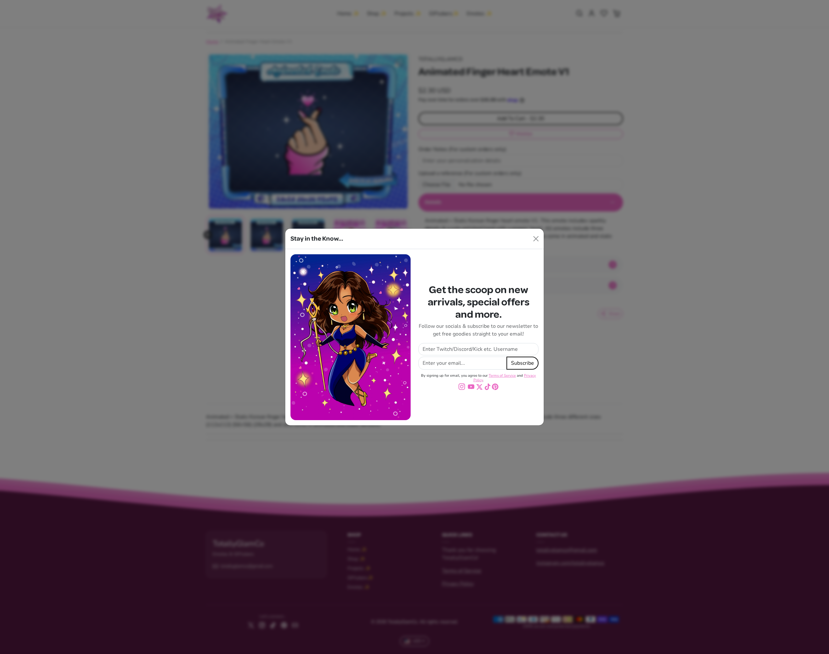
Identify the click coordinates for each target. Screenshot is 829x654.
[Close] (536, 239)
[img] (463, 386)
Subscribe (522, 363)
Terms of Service (502, 375)
